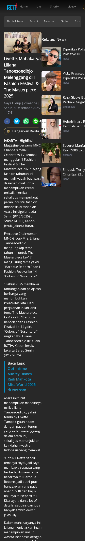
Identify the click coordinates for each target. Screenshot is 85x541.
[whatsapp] (26, 121)
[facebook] (7, 121)
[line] (35, 121)
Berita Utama (15, 21)
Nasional (49, 21)
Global (65, 21)
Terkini (34, 21)
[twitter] (16, 121)
